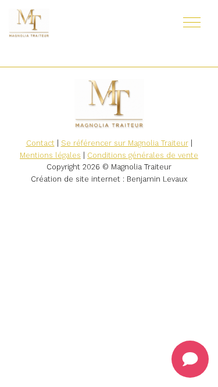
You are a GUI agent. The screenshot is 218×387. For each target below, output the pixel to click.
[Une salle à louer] (64, 23)
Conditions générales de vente (142, 155)
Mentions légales (50, 155)
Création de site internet (75, 179)
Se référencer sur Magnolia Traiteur (124, 143)
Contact (40, 143)
